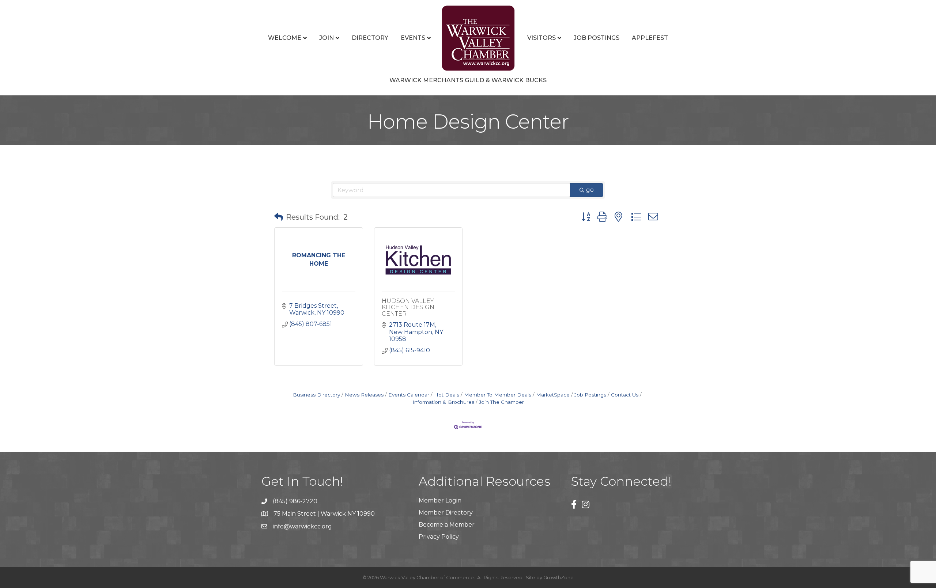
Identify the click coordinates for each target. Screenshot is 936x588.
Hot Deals (446, 395)
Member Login (440, 500)
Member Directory (446, 512)
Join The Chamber (501, 402)
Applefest (650, 37)
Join (326, 37)
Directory (370, 37)
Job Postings (596, 37)
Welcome (284, 37)
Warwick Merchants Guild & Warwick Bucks (468, 80)
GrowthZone (558, 577)
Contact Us (624, 395)
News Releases (364, 395)
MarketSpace (553, 395)
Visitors (541, 37)
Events (413, 37)
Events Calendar (408, 395)
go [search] (590, 189)
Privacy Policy (439, 536)
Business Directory (316, 395)
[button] (278, 217)
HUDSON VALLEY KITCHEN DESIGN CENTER (408, 307)
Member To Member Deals (497, 395)
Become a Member (447, 524)
